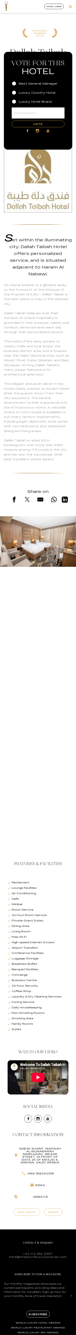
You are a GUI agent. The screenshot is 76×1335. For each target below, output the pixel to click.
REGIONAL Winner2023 (40, 33)
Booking (53, 1212)
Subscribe (37, 1314)
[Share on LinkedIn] (65, 500)
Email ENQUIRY (27, 1212)
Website (40, 1196)
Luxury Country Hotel (37, 92)
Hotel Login (54, 6)
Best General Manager (38, 83)
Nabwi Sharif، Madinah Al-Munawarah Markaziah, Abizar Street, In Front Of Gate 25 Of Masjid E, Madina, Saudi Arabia (40, 1155)
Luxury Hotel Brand (35, 101)
